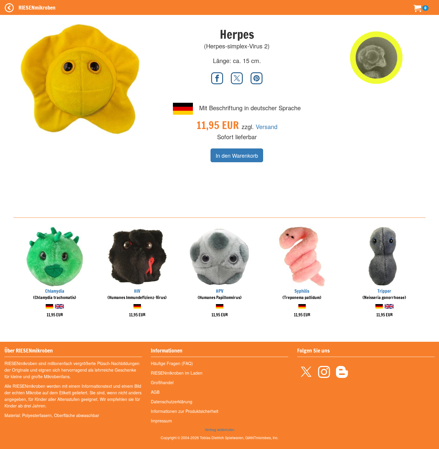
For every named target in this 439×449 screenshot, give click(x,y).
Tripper (384, 291)
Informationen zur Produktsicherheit (184, 411)
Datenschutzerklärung (171, 401)
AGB (155, 392)
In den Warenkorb (237, 155)
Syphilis (301, 291)
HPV (219, 291)
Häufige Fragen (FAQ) (172, 363)
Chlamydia (54, 291)
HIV (137, 291)
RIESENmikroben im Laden (176, 373)
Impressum (161, 421)
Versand (266, 126)
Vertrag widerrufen (219, 429)
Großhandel (162, 382)
